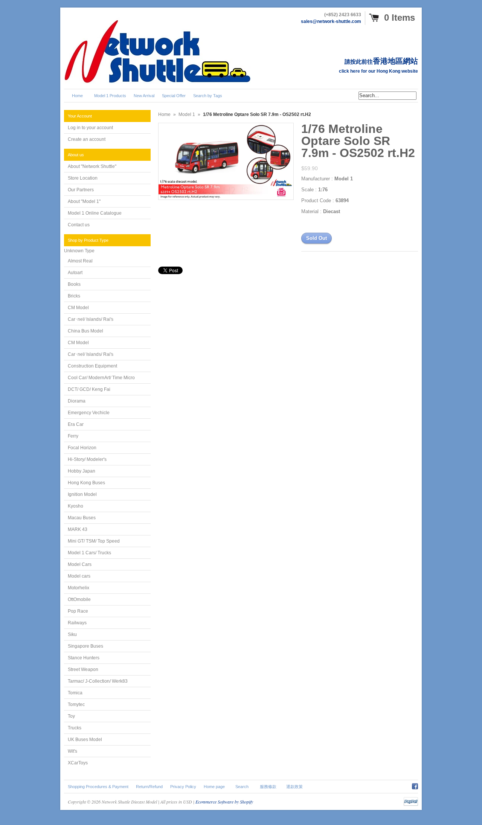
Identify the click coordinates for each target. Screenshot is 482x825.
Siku (72, 634)
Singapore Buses (85, 646)
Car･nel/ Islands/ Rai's (90, 319)
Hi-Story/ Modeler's (87, 459)
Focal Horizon (82, 447)
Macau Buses (82, 517)
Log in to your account (90, 127)
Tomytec (76, 704)
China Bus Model (85, 331)
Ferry (73, 436)
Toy (71, 716)
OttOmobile (79, 599)
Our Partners (81, 189)
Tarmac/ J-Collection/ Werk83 (98, 681)
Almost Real (80, 261)
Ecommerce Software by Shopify (224, 802)
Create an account (86, 139)
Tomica (75, 692)
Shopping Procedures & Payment (98, 786)
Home (164, 114)
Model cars (79, 576)
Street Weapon (83, 669)
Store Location (83, 178)
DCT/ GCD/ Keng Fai (89, 389)
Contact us (79, 224)
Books (74, 284)
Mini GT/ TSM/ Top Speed (94, 541)
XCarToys (78, 763)
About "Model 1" (84, 201)
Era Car (76, 424)
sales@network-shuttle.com (331, 21)
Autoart (75, 272)
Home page (214, 786)
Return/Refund (149, 786)
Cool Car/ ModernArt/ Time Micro (101, 377)
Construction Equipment (92, 366)
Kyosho (75, 506)
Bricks (74, 296)
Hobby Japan (81, 471)
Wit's (72, 751)
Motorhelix (78, 587)
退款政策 (294, 786)
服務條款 (268, 786)
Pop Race (78, 611)
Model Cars (80, 564)
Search (242, 786)
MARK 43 (77, 529)
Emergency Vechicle (89, 412)
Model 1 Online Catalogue (95, 213)
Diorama (76, 401)
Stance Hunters (83, 657)
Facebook (415, 785)
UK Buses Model (85, 739)
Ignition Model (82, 494)
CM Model (78, 307)
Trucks (74, 727)
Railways (77, 622)
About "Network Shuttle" (92, 166)
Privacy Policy (183, 786)
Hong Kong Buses (86, 482)
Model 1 (186, 114)
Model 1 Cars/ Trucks (89, 552)
